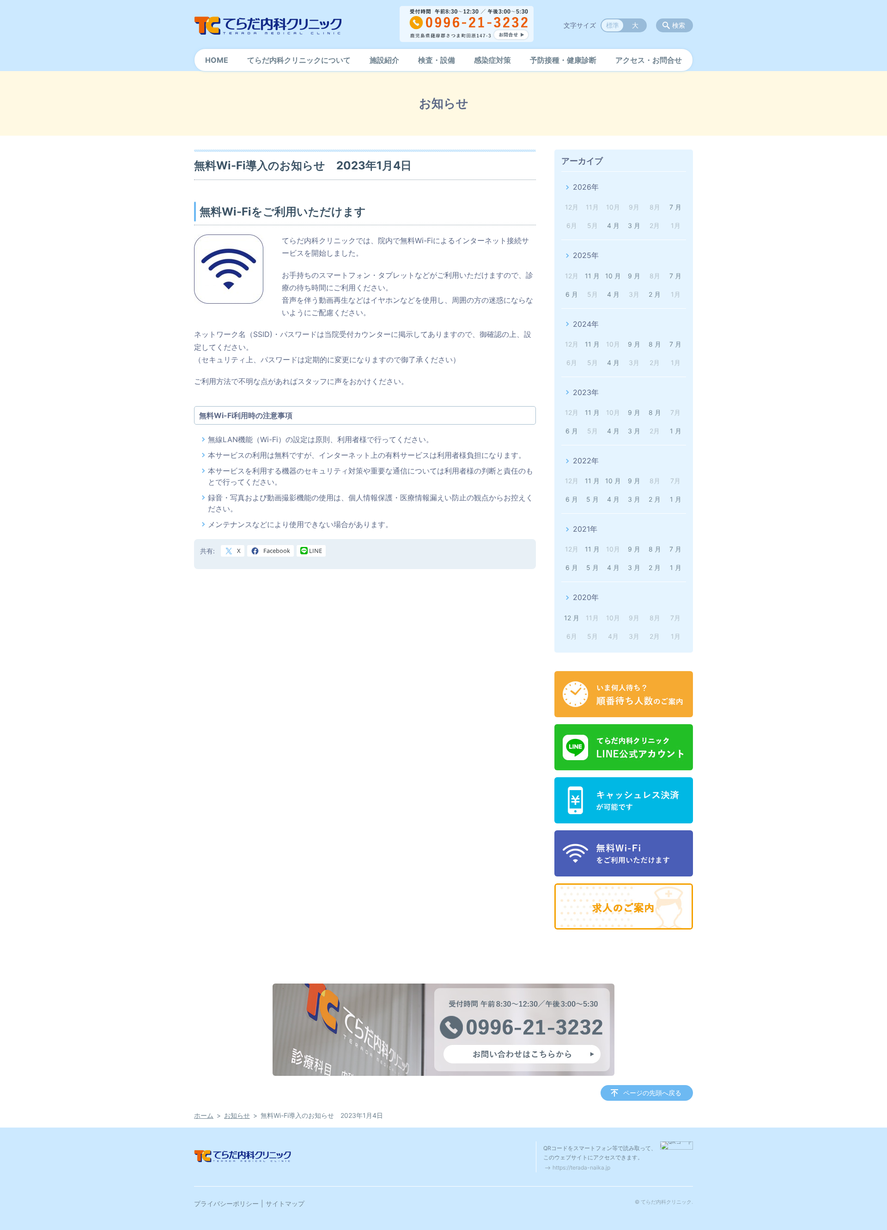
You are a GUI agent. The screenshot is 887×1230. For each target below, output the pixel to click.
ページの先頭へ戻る (652, 1093)
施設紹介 (384, 60)
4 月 (613, 225)
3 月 (634, 225)
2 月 (655, 294)
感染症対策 (492, 60)
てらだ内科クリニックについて (299, 60)
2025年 (586, 255)
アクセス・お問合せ (648, 60)
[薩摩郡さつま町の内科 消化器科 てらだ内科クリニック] (268, 25)
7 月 (675, 207)
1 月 (675, 431)
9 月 (634, 276)
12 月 (571, 618)
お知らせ (237, 1115)
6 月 (571, 294)
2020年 (586, 597)
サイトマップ (285, 1203)
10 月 (613, 276)
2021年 (585, 529)
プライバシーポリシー (226, 1203)
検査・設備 (436, 60)
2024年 (586, 324)
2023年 (586, 392)
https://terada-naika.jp (581, 1167)
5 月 (592, 499)
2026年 (586, 187)
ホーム (203, 1115)
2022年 (586, 460)
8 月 (655, 344)
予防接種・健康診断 (563, 60)
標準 (612, 25)
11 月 (592, 276)
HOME (216, 60)
